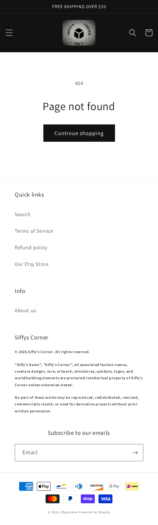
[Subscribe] (135, 452)
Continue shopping (79, 133)
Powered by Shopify (94, 512)
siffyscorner (69, 512)
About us (25, 310)
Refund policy (31, 247)
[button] (9, 33)
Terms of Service (34, 231)
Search (23, 214)
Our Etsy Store (32, 264)
